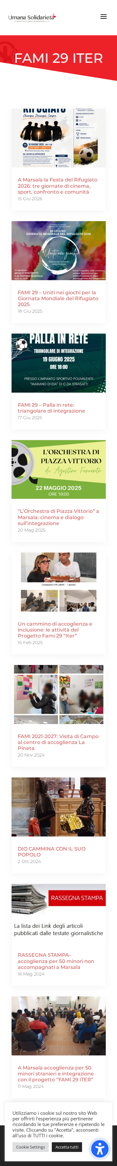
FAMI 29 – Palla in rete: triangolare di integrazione (51, 408)
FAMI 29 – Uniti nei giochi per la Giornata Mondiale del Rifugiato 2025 (58, 298)
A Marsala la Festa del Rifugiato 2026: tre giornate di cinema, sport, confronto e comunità (57, 186)
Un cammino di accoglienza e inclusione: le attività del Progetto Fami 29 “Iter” (55, 630)
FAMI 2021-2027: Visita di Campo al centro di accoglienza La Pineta (58, 742)
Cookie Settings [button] (30, 1147)
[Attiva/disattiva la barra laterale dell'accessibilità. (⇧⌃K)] (99, 1148)
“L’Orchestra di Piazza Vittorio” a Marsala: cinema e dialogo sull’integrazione (58, 517)
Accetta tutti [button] (67, 1147)
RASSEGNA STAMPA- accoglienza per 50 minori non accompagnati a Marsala (56, 961)
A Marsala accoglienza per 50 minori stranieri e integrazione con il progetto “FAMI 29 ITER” (56, 1074)
